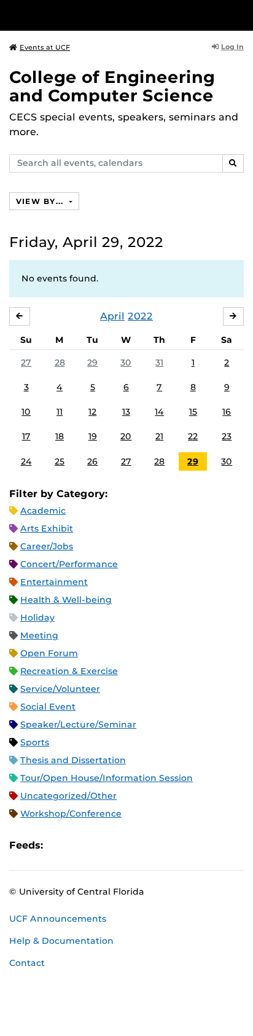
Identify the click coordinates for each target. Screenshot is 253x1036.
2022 (140, 316)
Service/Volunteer (60, 688)
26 (92, 461)
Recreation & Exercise (69, 671)
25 (59, 461)
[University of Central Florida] (93, 15)
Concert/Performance (69, 564)
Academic (43, 510)
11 (59, 411)
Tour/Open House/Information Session (106, 777)
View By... (41, 201)
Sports (34, 742)
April (112, 316)
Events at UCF (45, 47)
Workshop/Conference (71, 813)
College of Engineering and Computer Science (112, 86)
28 (60, 362)
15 (193, 411)
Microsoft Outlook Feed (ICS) (79, 845)
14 (159, 411)
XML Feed (121, 845)
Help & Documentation (61, 940)
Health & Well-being (66, 599)
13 (126, 411)
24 (26, 461)
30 (125, 362)
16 (226, 411)
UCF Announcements (57, 918)
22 (193, 436)
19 (92, 436)
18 (59, 436)
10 (26, 411)
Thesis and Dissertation (73, 760)
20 (125, 436)
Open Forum (49, 653)
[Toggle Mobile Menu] (241, 14)
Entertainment (54, 581)
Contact (27, 962)
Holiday (37, 617)
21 (159, 436)
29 (92, 362)
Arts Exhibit (46, 528)
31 (159, 362)
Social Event (48, 706)
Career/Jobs (46, 546)
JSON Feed (142, 845)
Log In (232, 46)
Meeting (39, 635)
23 (227, 436)
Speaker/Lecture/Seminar (78, 724)
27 (26, 362)
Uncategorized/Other (68, 795)
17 (26, 436)
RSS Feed (100, 845)
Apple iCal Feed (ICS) (59, 845)
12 (92, 411)
